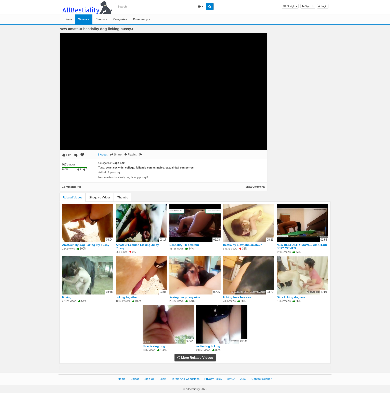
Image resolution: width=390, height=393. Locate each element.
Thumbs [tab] (122, 197)
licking (67, 297)
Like (68, 155)
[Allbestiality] (87, 7)
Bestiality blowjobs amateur (242, 244)
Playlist (131, 154)
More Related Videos (196, 357)
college (129, 167)
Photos (100, 19)
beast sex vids (115, 167)
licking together (127, 297)
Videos (83, 19)
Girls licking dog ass (291, 297)
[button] (290, 6)
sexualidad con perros (180, 167)
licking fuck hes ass (237, 297)
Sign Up (309, 6)
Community (140, 19)
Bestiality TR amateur (184, 244)
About (103, 154)
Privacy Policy (213, 378)
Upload (135, 378)
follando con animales (150, 167)
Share (117, 154)
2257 (243, 378)
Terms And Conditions (185, 378)
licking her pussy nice (184, 297)
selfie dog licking (208, 346)
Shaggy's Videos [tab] (99, 197)
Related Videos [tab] (72, 197)
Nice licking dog (154, 346)
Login (323, 6)
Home (68, 19)
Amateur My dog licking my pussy (85, 244)
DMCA (231, 378)
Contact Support (261, 378)
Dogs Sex (119, 162)
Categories (120, 19)
